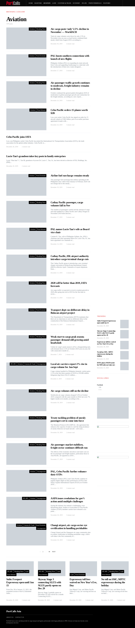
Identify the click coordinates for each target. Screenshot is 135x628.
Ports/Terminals (95, 3)
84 (49, 551)
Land (54, 3)
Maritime (38, 3)
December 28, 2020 (103, 338)
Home (31, 3)
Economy (76, 3)
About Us (10, 617)
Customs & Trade (64, 3)
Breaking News (41, 29)
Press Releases (44, 9)
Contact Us (19, 617)
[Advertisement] (113, 521)
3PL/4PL (84, 3)
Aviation (47, 3)
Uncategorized (41, 364)
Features (106, 3)
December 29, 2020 (103, 326)
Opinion (33, 9)
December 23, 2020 (103, 359)
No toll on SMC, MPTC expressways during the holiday (105, 354)
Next (53, 551)
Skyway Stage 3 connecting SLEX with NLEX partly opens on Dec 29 (106, 333)
